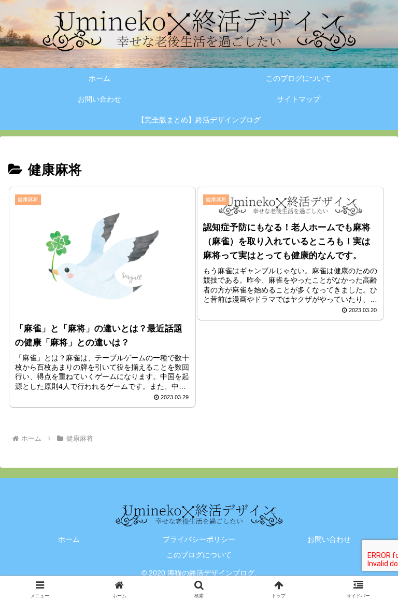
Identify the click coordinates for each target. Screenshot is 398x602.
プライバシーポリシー (199, 539)
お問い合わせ (329, 539)
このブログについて (199, 555)
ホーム (69, 539)
